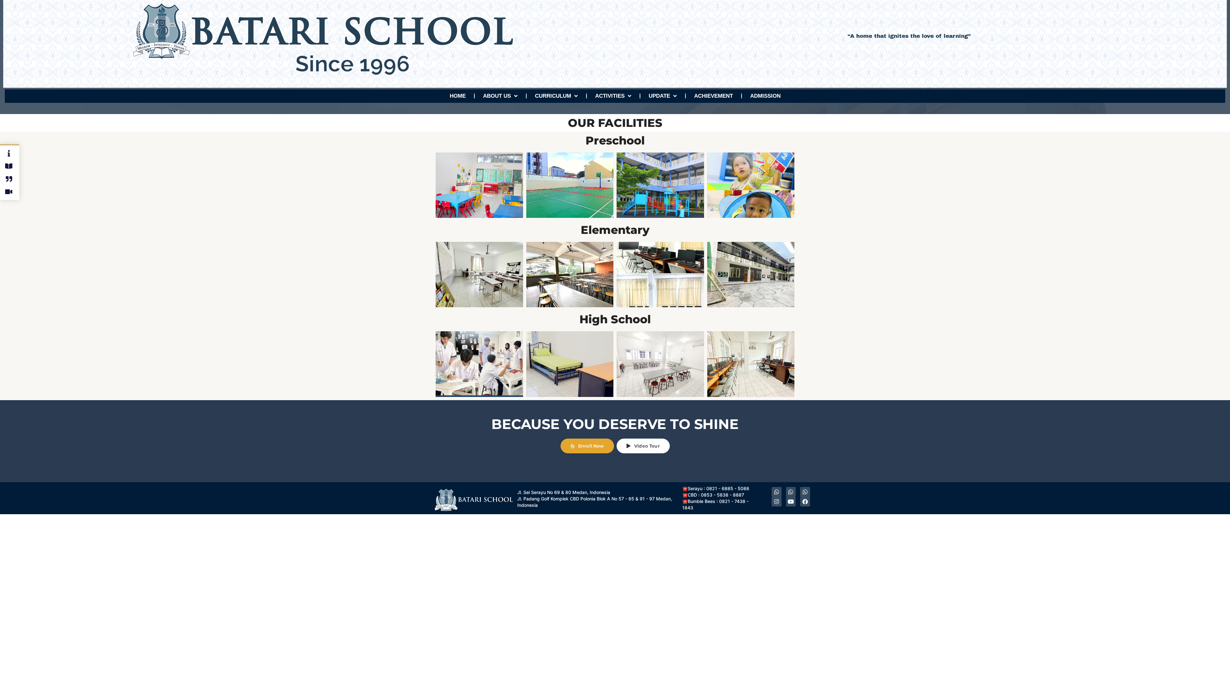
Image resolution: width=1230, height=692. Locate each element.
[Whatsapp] (777, 492)
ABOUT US (497, 96)
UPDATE (659, 96)
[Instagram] (777, 502)
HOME (458, 96)
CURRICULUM (553, 96)
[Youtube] (791, 502)
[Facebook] (805, 502)
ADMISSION (765, 96)
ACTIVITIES (610, 96)
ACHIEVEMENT (713, 96)
